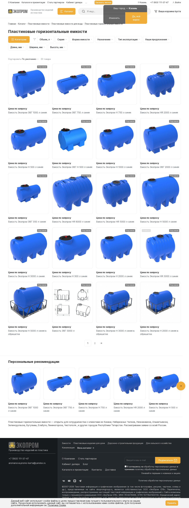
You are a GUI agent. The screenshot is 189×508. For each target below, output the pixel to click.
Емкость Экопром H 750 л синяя (113, 112)
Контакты (97, 469)
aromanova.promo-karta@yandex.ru (27, 463)
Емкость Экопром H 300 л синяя (69, 276)
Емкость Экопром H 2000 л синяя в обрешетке (159, 332)
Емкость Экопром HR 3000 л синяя (159, 276)
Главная (12, 24)
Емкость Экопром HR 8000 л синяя (71, 221)
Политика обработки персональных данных (159, 480)
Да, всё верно (136, 18)
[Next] (101, 343)
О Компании (68, 458)
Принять (171, 503)
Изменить (114, 18)
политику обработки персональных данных (156, 469)
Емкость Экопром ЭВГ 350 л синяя (27, 221)
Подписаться (165, 460)
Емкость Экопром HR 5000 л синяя (115, 221)
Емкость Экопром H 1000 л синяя (114, 167)
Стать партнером (87, 458)
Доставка (110, 469)
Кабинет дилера (71, 464)
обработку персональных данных (160, 466)
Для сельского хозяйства (158, 443)
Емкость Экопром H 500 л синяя (25, 167)
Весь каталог (84, 448)
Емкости (66, 443)
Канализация (68, 447)
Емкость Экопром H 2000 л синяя (114, 276)
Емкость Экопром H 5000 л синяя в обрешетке (27, 332)
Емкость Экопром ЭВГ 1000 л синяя (27, 112)
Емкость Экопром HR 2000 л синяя (159, 112)
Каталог (22, 24)
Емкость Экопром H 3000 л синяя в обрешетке (115, 332)
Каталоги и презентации (75, 469)
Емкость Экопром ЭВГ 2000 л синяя (159, 167)
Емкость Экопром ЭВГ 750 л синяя (71, 112)
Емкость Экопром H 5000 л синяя (158, 221)
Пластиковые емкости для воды (67, 24)
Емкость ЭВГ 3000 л (63, 330)
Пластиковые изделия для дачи (89, 443)
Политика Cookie (57, 505)
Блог (85, 464)
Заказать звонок (103, 2)
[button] (180, 386)
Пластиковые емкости (38, 24)
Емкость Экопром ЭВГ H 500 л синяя (72, 167)
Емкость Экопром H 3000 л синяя (26, 276)
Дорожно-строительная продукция (125, 443)
